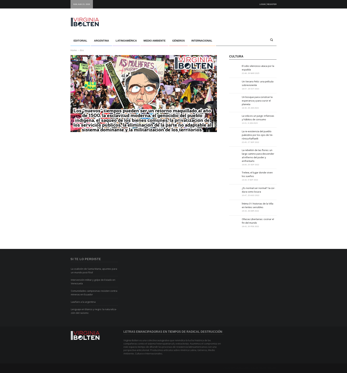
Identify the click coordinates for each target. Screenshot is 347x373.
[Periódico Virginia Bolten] (88, 22)
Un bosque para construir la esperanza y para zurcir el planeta (257, 100)
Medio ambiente (154, 40)
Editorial (80, 40)
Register (272, 4)
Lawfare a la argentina (83, 301)
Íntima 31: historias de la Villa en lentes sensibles (257, 205)
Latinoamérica (126, 40)
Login (262, 4)
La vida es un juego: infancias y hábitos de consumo (258, 117)
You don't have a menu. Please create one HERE (250, 368)
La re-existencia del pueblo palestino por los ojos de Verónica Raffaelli (257, 135)
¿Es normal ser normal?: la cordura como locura (258, 189)
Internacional (201, 40)
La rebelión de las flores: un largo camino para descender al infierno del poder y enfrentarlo (258, 155)
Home (73, 50)
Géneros (178, 40)
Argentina (101, 40)
